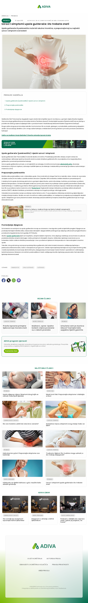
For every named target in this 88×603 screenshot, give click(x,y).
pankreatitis (15, 267)
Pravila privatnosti (60, 564)
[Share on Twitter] (9, 280)
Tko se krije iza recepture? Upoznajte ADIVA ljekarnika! (13, 518)
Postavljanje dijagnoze (14, 109)
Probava (14, 16)
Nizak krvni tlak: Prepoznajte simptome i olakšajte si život (65, 393)
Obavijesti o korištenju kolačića (33, 564)
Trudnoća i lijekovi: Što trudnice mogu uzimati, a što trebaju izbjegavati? (64, 452)
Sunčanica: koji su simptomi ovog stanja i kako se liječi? (65, 423)
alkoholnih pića (66, 164)
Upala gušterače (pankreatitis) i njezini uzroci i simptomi (25, 101)
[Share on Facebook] (4, 280)
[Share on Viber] (19, 280)
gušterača (40, 267)
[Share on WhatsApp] (14, 280)
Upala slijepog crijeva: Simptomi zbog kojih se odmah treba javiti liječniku (20, 393)
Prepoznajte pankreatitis (14, 105)
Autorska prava (54, 558)
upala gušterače (13, 236)
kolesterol (36, 188)
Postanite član (11, 351)
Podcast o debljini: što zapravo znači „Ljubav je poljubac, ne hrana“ (72, 519)
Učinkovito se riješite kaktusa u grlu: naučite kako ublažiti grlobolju (22, 481)
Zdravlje (5, 16)
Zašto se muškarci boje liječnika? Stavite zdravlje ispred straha (26, 135)
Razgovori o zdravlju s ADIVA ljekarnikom (43, 518)
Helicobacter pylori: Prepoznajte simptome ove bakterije (21, 452)
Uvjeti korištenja (34, 558)
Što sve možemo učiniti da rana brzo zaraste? (21, 422)
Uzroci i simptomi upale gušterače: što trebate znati (64, 481)
